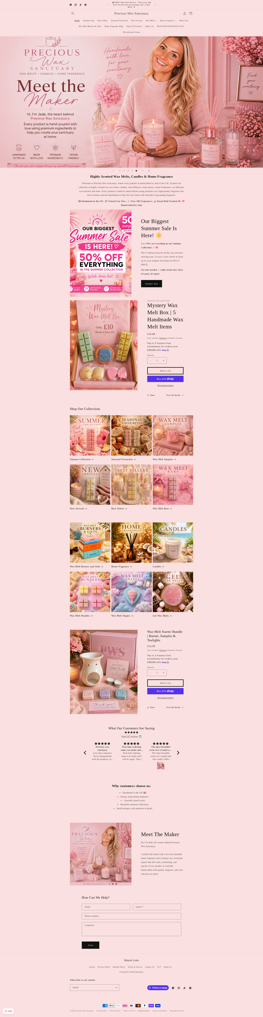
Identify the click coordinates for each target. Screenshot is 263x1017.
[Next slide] (143, 171)
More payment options (165, 385)
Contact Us (149, 967)
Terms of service (129, 1010)
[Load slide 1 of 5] (120, 171)
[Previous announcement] (108, 4)
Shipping (162, 338)
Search (92, 967)
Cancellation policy (177, 1010)
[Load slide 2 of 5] (124, 171)
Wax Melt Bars (161, 508)
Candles (157, 566)
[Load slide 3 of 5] (128, 171)
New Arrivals (77, 508)
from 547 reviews (130, 736)
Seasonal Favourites (122, 459)
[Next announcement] (155, 4)
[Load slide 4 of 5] (132, 171)
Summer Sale (151, 284)
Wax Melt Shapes (120, 615)
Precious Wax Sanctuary (85, 1011)
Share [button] (152, 395)
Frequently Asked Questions (131, 972)
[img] (131, 732)
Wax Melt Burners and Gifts (85, 566)
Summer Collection (80, 459)
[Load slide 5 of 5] (136, 171)
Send (90, 945)
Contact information (160, 1010)
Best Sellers (117, 508)
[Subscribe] (116, 987)
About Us (168, 967)
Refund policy (102, 1010)
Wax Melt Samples (163, 459)
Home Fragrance (120, 566)
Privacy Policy (104, 967)
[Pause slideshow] (150, 171)
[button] (73, 13)
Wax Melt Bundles (80, 615)
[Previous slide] (113, 171)
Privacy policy (115, 1010)
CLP (159, 967)
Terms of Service (135, 967)
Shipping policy (144, 1010)
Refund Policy (119, 967)
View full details (173, 395)
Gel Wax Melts (161, 615)
